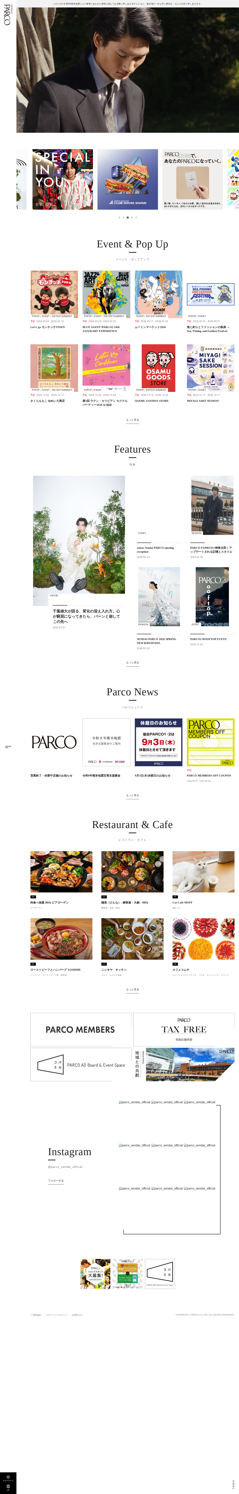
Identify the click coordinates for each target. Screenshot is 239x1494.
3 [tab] (127, 217)
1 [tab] (119, 217)
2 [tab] (123, 217)
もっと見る (132, 419)
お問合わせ (77, 1315)
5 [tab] (136, 217)
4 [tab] (132, 217)
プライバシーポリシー (56, 1315)
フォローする (56, 1180)
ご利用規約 (35, 1315)
